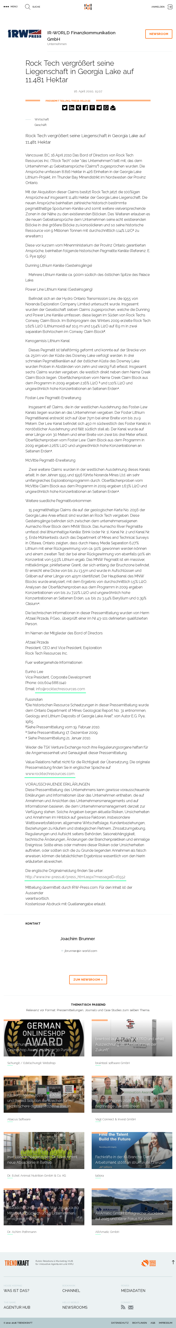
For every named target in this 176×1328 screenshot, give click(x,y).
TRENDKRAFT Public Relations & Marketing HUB (88, 7)
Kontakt (130, 1307)
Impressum (165, 1323)
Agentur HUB (17, 1307)
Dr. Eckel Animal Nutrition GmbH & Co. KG (36, 1175)
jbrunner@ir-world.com (81, 951)
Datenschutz (120, 1323)
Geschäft (41, 125)
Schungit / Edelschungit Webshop (31, 1063)
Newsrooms (75, 1307)
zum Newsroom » (88, 979)
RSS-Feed (123, 1307)
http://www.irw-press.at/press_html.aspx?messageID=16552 (75, 877)
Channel (71, 1290)
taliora (99, 1175)
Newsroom (158, 34)
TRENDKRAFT (25, 1323)
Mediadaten (133, 1290)
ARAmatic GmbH (107, 1232)
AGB (153, 1323)
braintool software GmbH (112, 1063)
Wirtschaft (42, 119)
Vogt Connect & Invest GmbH (115, 1119)
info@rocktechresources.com (60, 689)
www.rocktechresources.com (49, 774)
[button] (64, 107)
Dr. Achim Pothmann (21, 1232)
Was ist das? (16, 1290)
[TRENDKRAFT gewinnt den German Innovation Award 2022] (148, 1264)
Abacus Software (18, 1119)
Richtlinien (139, 1323)
